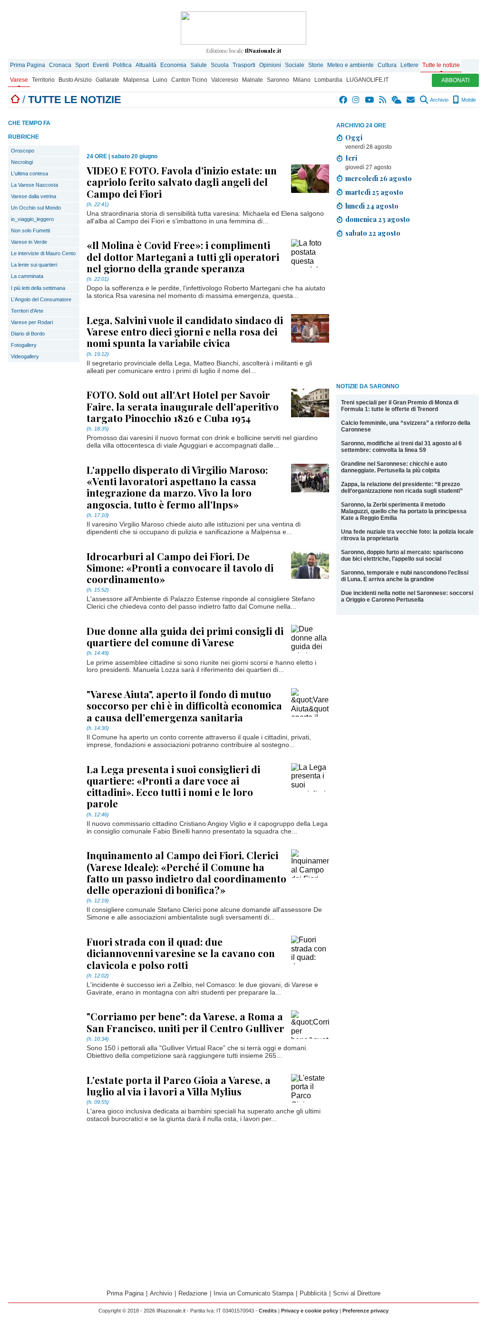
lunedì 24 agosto (372, 206)
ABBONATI (455, 80)
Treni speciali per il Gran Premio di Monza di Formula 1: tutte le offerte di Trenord (399, 405)
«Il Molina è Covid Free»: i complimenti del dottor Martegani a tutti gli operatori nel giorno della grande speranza (183, 256)
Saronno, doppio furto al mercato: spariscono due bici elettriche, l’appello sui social (402, 555)
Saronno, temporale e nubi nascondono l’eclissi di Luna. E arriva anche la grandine (404, 576)
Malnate (252, 80)
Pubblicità (313, 1293)
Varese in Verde (29, 242)
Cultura (387, 65)
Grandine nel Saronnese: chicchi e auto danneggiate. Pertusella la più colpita (394, 467)
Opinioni (270, 65)
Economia (173, 65)
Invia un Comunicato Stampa (253, 1293)
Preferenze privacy (365, 1310)
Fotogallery (24, 345)
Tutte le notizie (441, 65)
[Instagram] (356, 100)
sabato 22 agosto (372, 233)
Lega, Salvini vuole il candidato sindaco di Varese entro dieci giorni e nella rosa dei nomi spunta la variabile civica (185, 331)
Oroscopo (22, 150)
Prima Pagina (27, 65)
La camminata (27, 276)
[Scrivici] (411, 100)
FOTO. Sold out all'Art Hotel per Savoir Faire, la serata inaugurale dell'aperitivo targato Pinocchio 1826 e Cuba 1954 (183, 406)
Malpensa (136, 80)
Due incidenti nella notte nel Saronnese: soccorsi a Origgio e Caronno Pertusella (407, 596)
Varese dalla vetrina (33, 196)
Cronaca (60, 65)
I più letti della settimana (38, 288)
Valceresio (224, 80)
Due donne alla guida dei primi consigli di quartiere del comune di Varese (185, 636)
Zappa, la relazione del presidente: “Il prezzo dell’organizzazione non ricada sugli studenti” (402, 487)
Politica (122, 65)
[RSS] (383, 100)
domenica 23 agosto (377, 219)
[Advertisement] (407, 311)
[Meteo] (396, 100)
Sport (82, 65)
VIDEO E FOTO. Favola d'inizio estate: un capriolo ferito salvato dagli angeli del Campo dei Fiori (182, 181)
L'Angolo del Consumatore (41, 299)
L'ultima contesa (29, 173)
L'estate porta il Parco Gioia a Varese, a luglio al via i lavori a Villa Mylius (179, 1085)
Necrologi (22, 162)
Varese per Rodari (32, 322)
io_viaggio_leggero (32, 219)
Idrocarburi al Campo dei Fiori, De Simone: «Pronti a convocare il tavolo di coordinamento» (180, 567)
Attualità (146, 65)
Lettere (409, 65)
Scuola (220, 65)
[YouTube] (370, 100)
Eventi (101, 65)
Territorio (43, 80)
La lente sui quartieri (34, 265)
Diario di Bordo (28, 333)
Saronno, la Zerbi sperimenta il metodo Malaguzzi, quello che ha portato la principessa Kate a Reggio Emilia (404, 511)
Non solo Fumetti (30, 230)
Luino (160, 80)
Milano (302, 80)
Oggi (353, 137)
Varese (19, 80)
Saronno (278, 80)
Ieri (351, 158)
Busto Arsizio (75, 80)
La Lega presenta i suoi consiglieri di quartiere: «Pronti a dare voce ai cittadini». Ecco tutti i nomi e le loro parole (173, 786)
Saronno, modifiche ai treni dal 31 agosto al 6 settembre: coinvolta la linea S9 (401, 446)
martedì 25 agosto (374, 192)
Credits (268, 1310)
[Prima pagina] (15, 99)
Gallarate (107, 80)
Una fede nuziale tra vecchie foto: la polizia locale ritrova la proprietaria (407, 535)
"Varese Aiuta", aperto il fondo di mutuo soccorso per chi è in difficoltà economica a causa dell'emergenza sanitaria (184, 705)
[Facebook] (343, 100)
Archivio (438, 100)
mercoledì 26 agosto (378, 178)
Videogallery (25, 356)
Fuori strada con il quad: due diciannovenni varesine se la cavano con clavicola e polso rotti (181, 953)
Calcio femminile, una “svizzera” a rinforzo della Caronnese (405, 426)
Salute (198, 65)
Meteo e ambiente (350, 65)
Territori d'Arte (27, 311)
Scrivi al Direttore (356, 1293)
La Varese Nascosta (34, 185)
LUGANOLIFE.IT (367, 80)
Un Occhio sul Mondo (36, 208)
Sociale (294, 65)
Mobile (468, 100)
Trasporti (244, 65)
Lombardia (328, 80)
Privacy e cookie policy (309, 1310)
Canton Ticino (189, 80)
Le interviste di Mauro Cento (43, 253)
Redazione (192, 1293)
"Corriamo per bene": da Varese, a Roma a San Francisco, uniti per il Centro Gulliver (185, 1021)
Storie (315, 65)
